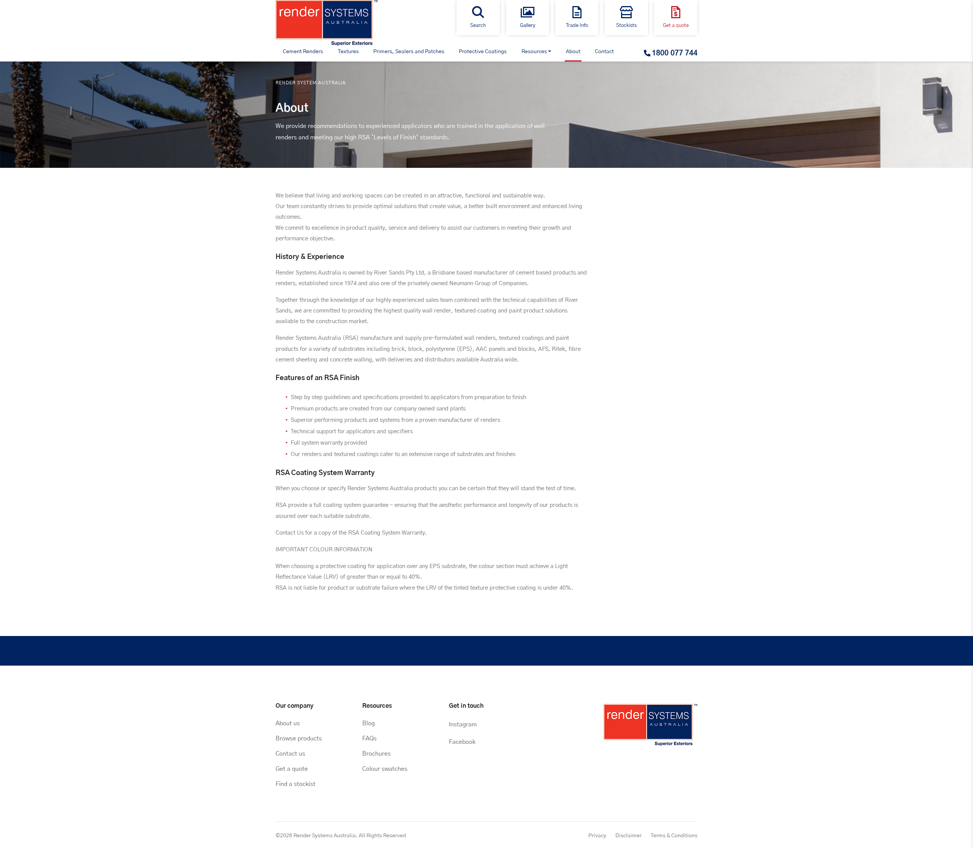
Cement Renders (303, 51)
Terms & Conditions (674, 835)
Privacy (597, 835)
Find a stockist (295, 784)
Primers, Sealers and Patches (408, 51)
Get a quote (292, 769)
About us (288, 723)
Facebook (462, 742)
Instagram (463, 724)
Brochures (376, 754)
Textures (348, 51)
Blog (368, 723)
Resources (534, 51)
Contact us (290, 754)
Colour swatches (384, 769)
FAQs (369, 738)
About (573, 51)
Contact (604, 51)
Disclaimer (628, 835)
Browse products (299, 738)
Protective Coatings (483, 51)
